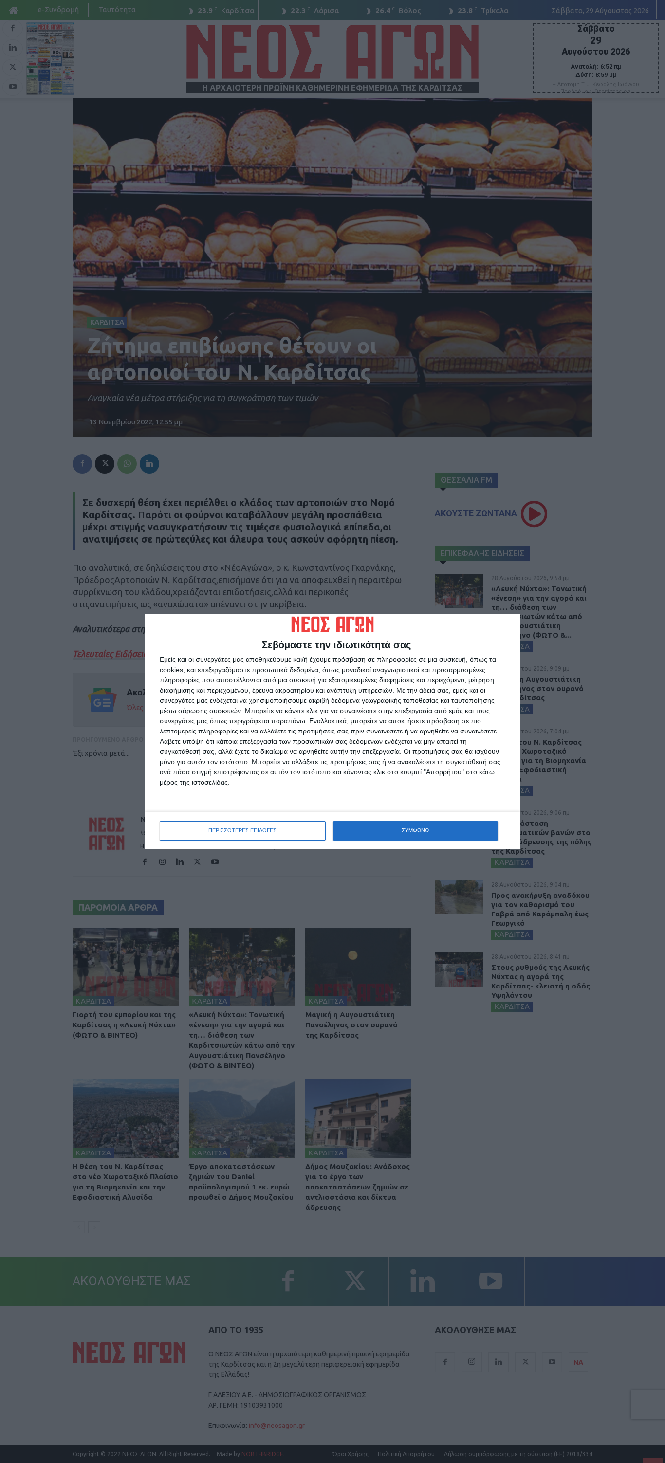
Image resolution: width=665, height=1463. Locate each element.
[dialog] (332, 731)
